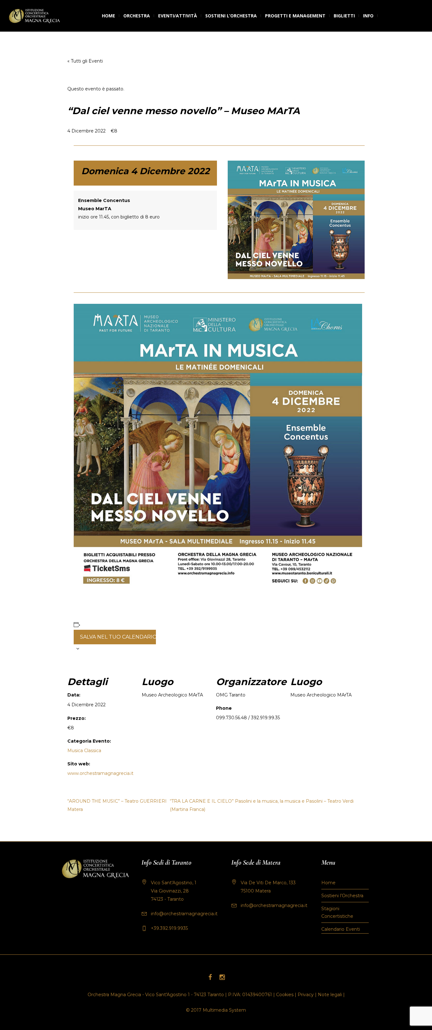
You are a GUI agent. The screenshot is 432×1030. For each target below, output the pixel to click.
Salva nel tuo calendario (118, 637)
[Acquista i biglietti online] (382, 16)
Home (328, 883)
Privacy (306, 994)
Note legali (330, 994)
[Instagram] (222, 977)
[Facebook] (210, 977)
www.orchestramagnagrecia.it (100, 773)
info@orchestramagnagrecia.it (184, 914)
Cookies (284, 994)
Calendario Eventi (340, 929)
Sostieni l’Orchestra (342, 895)
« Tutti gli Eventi (85, 61)
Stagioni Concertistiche (337, 912)
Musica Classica (84, 750)
